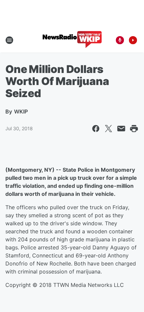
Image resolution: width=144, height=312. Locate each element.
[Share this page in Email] (121, 128)
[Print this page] (134, 128)
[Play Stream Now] (133, 40)
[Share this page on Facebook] (95, 128)
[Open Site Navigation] (9, 40)
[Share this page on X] (108, 128)
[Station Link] (72, 40)
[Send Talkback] (120, 40)
